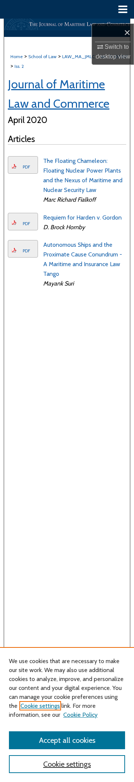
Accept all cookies (67, 740)
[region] (67, 714)
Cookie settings (40, 705)
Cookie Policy (80, 714)
